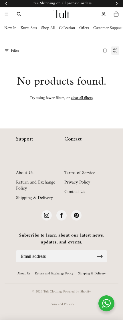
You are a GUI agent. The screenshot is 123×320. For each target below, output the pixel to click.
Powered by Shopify (77, 292)
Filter (15, 51)
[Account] (103, 14)
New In (10, 28)
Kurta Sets (29, 28)
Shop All (48, 28)
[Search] (19, 14)
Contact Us (74, 192)
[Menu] (6, 14)
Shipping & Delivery (34, 198)
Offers (84, 28)
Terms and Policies (61, 304)
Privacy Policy (77, 182)
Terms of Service (79, 173)
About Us (24, 173)
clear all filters (82, 98)
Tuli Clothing (52, 292)
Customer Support (107, 28)
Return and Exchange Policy (35, 185)
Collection (67, 28)
